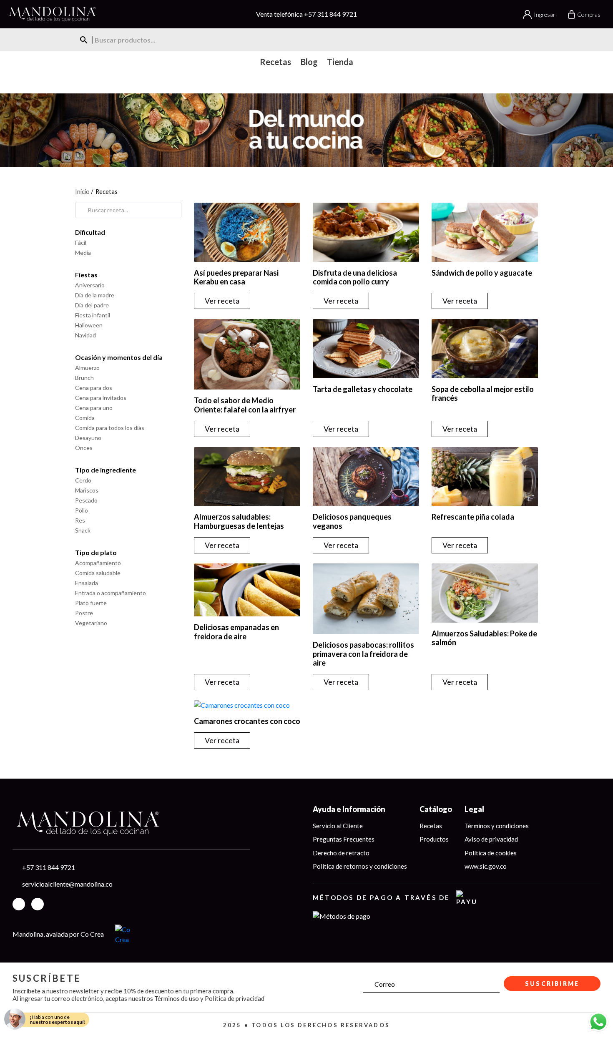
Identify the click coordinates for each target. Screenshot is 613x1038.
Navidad (85, 335)
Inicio (82, 191)
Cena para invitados (100, 397)
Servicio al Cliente (338, 825)
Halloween (89, 325)
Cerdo (83, 480)
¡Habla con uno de (57, 1019)
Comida (85, 417)
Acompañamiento (98, 562)
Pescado (86, 500)
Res (80, 520)
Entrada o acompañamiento (110, 592)
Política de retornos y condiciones (360, 866)
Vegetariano (91, 622)
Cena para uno (94, 407)
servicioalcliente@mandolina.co (67, 884)
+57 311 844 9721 (330, 14)
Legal (474, 809)
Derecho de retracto (341, 853)
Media (83, 252)
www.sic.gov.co (486, 866)
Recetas (431, 825)
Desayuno (88, 437)
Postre (84, 612)
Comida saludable (98, 572)
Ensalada (86, 582)
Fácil (80, 242)
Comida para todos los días (109, 427)
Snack (82, 530)
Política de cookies (491, 853)
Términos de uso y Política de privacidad (209, 998)
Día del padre (92, 305)
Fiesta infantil (92, 315)
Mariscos (86, 490)
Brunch (84, 377)
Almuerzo (87, 367)
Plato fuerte (91, 602)
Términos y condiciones (497, 825)
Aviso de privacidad (491, 839)
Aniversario (90, 285)
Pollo (81, 510)
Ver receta (222, 300)
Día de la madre (94, 295)
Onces (84, 447)
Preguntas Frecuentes (343, 839)
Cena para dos (93, 387)
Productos (434, 839)
